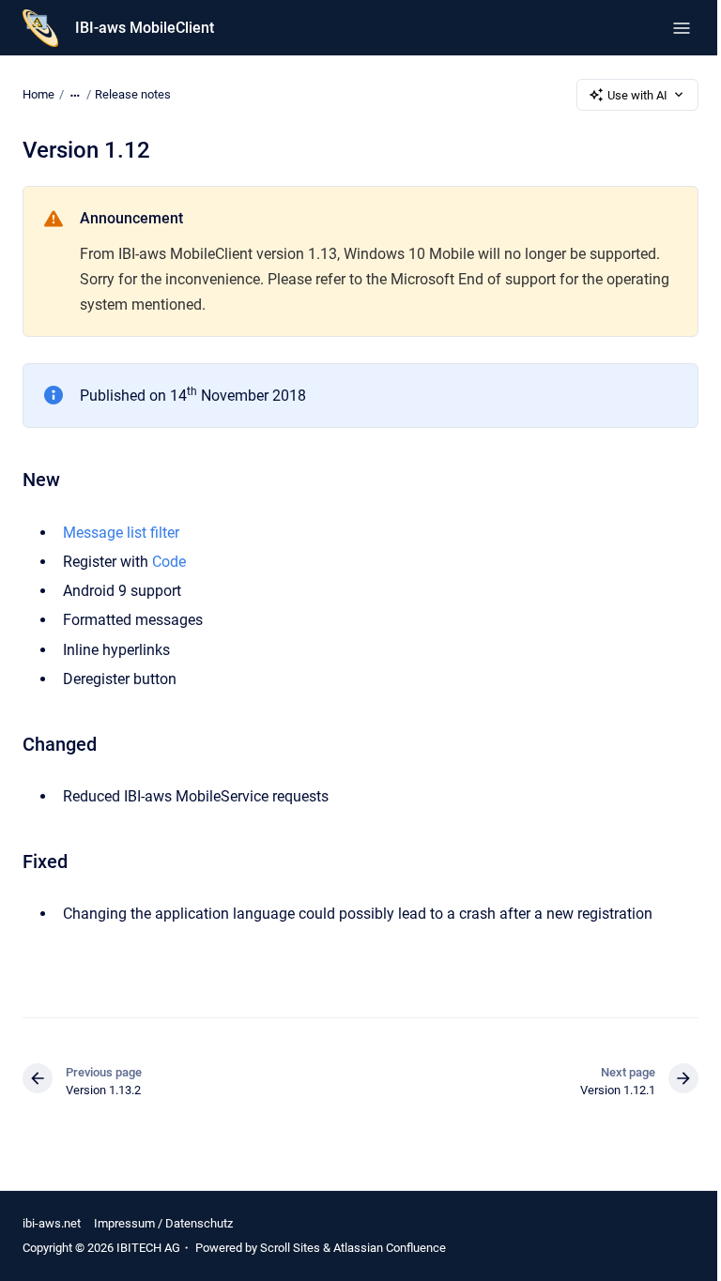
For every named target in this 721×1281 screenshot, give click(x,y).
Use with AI (637, 95)
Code (169, 562)
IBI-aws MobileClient (144, 28)
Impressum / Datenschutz (163, 1223)
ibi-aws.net (52, 1223)
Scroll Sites (290, 1248)
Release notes (133, 94)
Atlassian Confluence (389, 1248)
